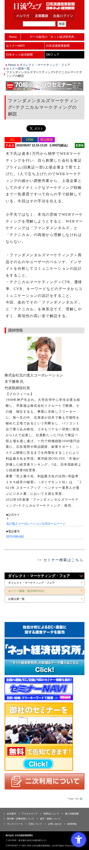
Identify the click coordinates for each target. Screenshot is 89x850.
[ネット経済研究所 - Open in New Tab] (44, 648)
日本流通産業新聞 (58, 45)
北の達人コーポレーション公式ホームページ (35, 523)
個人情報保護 (72, 813)
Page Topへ (74, 798)
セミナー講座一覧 (18, 68)
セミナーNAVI (15, 45)
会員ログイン (66, 15)
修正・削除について (50, 818)
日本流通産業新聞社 (44, 5)
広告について (35, 824)
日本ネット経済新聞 (19, 54)
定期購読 (47, 15)
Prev (11, 649)
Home (13, 37)
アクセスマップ (30, 813)
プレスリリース (15, 824)
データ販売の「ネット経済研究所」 (53, 37)
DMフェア (52, 54)
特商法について (51, 813)
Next (77, 649)
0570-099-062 (15, 536)
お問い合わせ (55, 824)
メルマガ (28, 15)
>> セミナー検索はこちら (60, 560)
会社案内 (11, 813)
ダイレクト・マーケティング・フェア (45, 65)
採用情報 (71, 824)
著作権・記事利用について (20, 818)
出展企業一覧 (16, 598)
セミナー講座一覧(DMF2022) (26, 590)
